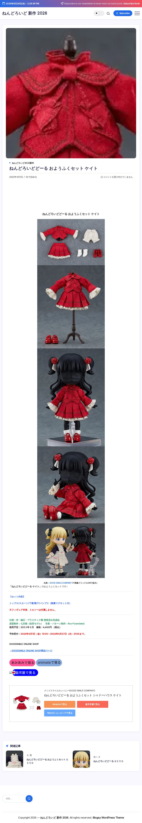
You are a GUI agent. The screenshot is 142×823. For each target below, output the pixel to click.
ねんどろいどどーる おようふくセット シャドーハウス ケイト (83, 695)
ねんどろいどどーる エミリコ (108, 761)
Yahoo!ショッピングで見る (60, 713)
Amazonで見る (59, 704)
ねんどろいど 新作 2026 (24, 13)
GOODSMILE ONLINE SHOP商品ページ (32, 650)
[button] (99, 13)
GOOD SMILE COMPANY (61, 583)
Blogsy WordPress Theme (108, 817)
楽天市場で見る (92, 704)
